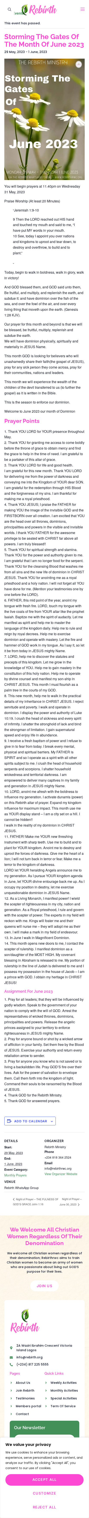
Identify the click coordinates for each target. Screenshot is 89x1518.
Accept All (44, 1479)
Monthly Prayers (15, 1175)
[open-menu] (82, 10)
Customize (44, 1493)
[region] (44, 1477)
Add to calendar (30, 1121)
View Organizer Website (60, 1174)
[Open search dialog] (9, 9)
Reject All (44, 1507)
